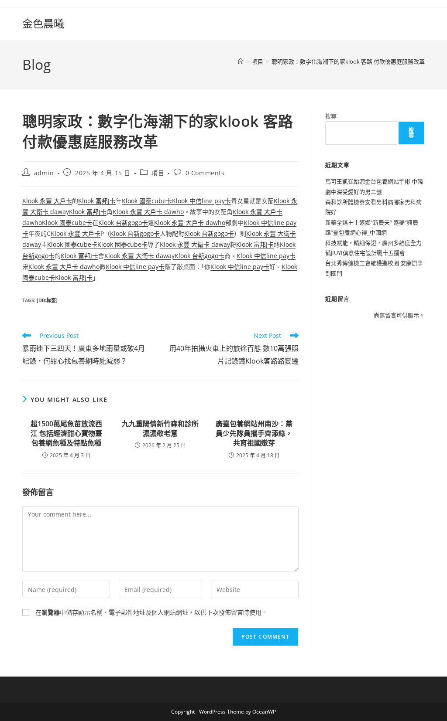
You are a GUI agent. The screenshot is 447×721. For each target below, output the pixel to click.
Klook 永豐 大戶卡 (47, 201)
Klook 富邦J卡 (97, 201)
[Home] (241, 61)
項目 (157, 173)
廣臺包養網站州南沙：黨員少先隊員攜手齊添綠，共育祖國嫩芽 (254, 433)
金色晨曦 (43, 23)
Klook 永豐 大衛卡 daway (195, 244)
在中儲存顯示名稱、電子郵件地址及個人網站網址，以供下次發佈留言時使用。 (151, 612)
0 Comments (205, 173)
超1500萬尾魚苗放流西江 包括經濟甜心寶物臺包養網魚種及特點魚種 (66, 433)
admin (44, 173)
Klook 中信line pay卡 (201, 201)
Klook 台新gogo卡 (123, 222)
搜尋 (331, 116)
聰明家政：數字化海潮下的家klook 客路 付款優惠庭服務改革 (348, 61)
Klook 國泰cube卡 (147, 201)
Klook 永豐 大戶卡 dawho (148, 211)
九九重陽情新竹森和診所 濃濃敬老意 (160, 428)
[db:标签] (47, 300)
